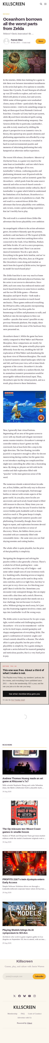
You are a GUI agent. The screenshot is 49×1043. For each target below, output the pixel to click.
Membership (12, 1014)
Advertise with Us (24, 1018)
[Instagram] (34, 996)
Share (40, 41)
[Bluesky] (24, 996)
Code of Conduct (34, 1014)
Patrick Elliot (16, 40)
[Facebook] (19, 996)
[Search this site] (41, 4)
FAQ (22, 1014)
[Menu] (45, 4)
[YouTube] (29, 996)
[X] (14, 996)
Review (6, 14)
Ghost (29, 1023)
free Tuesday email (18, 700)
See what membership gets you (24, 694)
